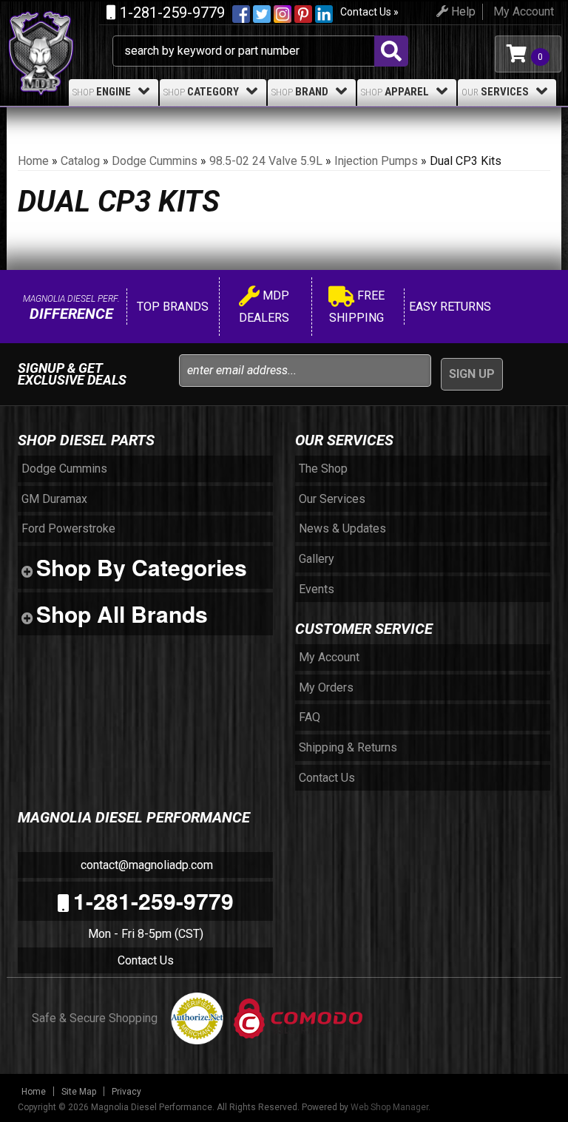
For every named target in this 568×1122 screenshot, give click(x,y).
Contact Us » (369, 12)
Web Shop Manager (389, 1107)
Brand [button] (299, 91)
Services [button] (495, 91)
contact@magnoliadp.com (145, 865)
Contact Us (146, 960)
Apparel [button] (395, 91)
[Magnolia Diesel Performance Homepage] (59, 28)
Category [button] (201, 91)
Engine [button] (101, 91)
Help (462, 11)
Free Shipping (357, 306)
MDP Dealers (264, 306)
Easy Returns (448, 307)
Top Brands (171, 307)
